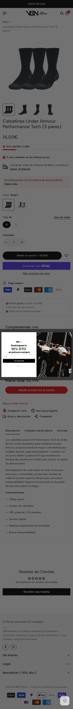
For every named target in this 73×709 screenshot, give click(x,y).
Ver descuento (19, 360)
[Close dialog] (70, 334)
